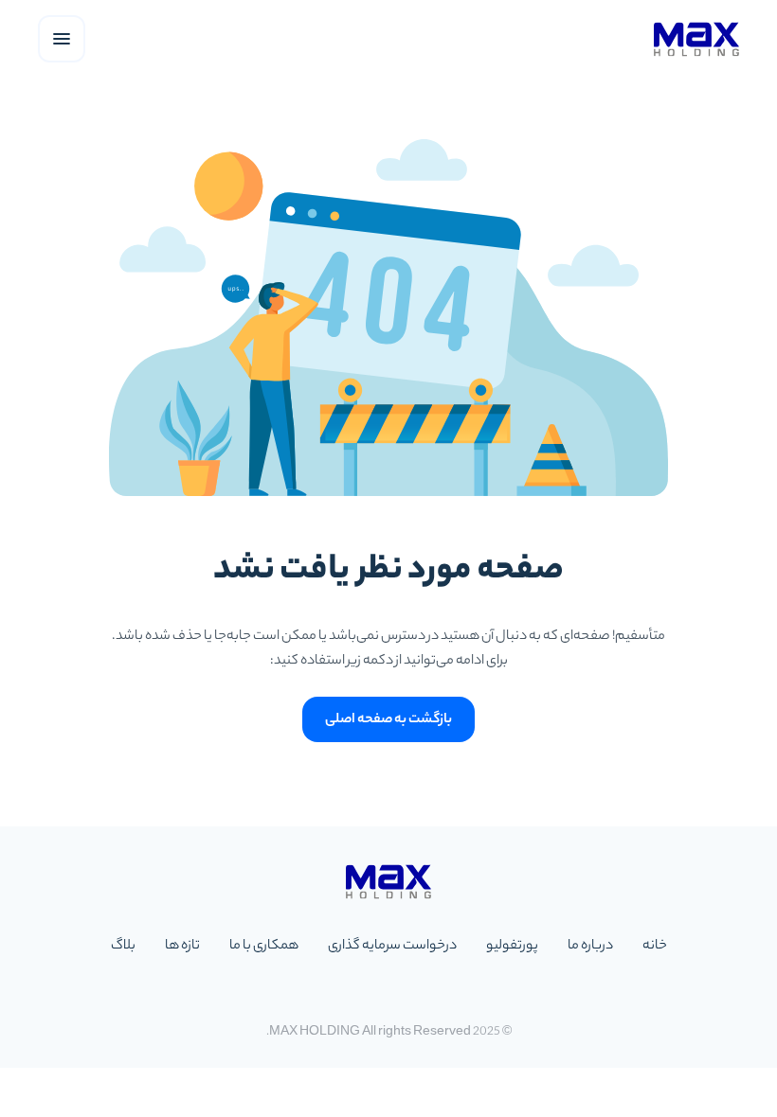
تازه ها (182, 946)
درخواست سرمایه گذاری (392, 946)
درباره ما (590, 946)
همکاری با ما (263, 946)
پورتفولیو (512, 946)
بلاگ (123, 946)
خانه (654, 946)
